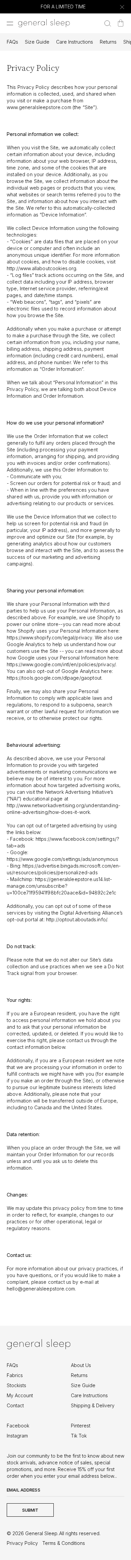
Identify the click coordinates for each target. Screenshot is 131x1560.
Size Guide (37, 42)
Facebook (18, 1425)
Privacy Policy (22, 1543)
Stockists (16, 1385)
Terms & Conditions (63, 1543)
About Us (81, 1365)
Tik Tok (79, 1436)
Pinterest (80, 1425)
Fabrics (15, 1375)
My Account (20, 1395)
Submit (30, 1510)
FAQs (12, 42)
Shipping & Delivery (93, 1405)
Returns (108, 42)
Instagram (17, 1436)
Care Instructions (74, 42)
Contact (15, 1405)
